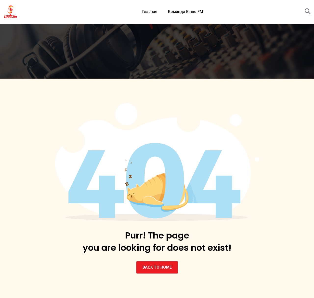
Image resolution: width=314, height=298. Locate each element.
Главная (149, 11)
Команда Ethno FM (185, 11)
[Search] (307, 11)
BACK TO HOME (157, 267)
